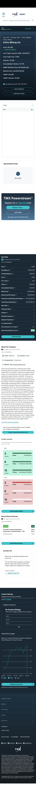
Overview (28, 29)
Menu (3, 16)
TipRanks (8, 599)
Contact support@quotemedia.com (18, 432)
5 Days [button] (5, 105)
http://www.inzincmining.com (17, 364)
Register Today (17, 207)
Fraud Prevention (25, 736)
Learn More (18, 212)
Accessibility (14, 736)
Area (4, 109)
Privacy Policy (5, 736)
